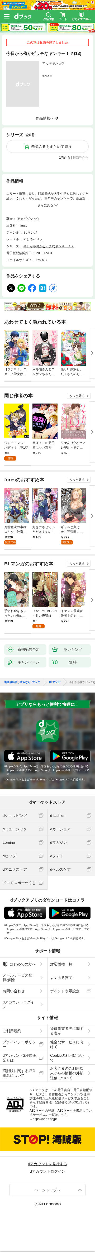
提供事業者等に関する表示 (66, 1030)
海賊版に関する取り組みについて (19, 1073)
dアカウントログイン (18, 1004)
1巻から (64, 157)
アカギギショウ (53, 63)
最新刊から (81, 157)
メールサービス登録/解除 (17, 977)
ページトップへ (47, 1190)
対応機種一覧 (61, 964)
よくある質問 (61, 977)
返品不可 (47, 75)
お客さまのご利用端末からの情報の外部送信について (66, 1073)
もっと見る (77, 396)
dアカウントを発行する (47, 1164)
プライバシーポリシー (19, 1044)
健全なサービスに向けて (66, 1044)
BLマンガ (30, 232)
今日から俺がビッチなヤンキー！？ (48, 246)
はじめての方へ (23, 964)
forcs (23, 225)
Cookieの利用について (67, 1057)
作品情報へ (45, 118)
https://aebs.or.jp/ (45, 1119)
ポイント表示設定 (65, 991)
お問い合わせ (14, 991)
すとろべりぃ (32, 239)
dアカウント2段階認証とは (19, 1057)
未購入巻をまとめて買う (51, 146)
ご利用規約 (12, 1031)
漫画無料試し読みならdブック (22, 682)
